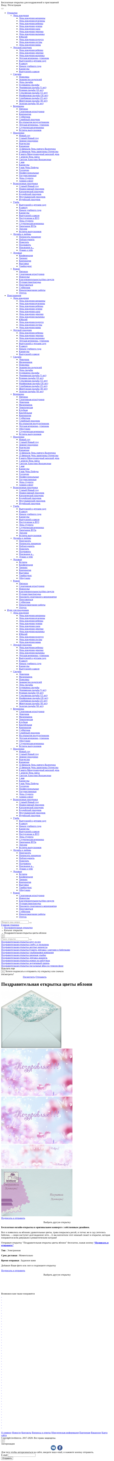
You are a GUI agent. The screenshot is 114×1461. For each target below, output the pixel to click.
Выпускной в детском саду (32, 61)
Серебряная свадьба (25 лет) (33, 98)
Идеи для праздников (18, 610)
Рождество (24, 143)
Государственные (28, 175)
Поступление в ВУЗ (29, 218)
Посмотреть (29, 977)
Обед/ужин (24, 429)
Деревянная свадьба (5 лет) (32, 87)
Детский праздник (22, 47)
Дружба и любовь (22, 234)
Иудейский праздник (29, 199)
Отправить (40, 977)
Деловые (17, 253)
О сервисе (6, 1432)
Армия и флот (26, 181)
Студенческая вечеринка (31, 127)
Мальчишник (25, 362)
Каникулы (24, 69)
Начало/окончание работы (32, 290)
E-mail (4, 1455)
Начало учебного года (30, 66)
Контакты (26, 1432)
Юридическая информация (65, 1432)
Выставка (24, 263)
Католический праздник (31, 191)
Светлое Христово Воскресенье (35, 159)
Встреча (23, 562)
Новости (16, 1432)
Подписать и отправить (13, 1218)
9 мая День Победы (29, 167)
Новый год (24, 135)
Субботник (24, 117)
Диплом (23, 229)
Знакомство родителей (30, 79)
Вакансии (96, 1432)
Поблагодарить (26, 239)
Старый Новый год (29, 138)
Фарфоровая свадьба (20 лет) (33, 95)
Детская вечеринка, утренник (34, 58)
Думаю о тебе (26, 250)
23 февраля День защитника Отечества (38, 151)
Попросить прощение (30, 237)
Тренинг (23, 258)
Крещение (24, 146)
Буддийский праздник (30, 194)
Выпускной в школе (29, 71)
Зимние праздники (28, 141)
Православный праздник (31, 189)
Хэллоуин (24, 170)
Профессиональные (29, 173)
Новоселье (24, 277)
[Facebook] (59, 1447)
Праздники (18, 133)
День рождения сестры (30, 42)
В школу (23, 63)
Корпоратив (25, 114)
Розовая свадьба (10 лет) (31, 90)
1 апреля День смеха (29, 157)
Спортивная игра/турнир (31, 111)
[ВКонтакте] (53, 1447)
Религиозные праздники (25, 183)
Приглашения (14, 295)
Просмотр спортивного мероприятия (38, 597)
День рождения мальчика (32, 34)
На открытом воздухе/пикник (34, 122)
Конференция (26, 255)
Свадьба (17, 74)
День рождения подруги (31, 39)
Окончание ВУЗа (27, 226)
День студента (26, 178)
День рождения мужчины (32, 21)
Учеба (16, 202)
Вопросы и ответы (41, 1432)
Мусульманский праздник (32, 197)
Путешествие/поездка (30, 282)
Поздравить (25, 245)
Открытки (12, 13)
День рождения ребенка (31, 23)
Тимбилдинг (25, 266)
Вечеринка (18, 106)
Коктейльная (25, 413)
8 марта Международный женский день (39, 154)
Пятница (23, 109)
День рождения (21, 15)
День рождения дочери (30, 26)
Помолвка (24, 77)
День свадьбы (26, 82)
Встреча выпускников (30, 130)
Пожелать (24, 242)
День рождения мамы (30, 45)
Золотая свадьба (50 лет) (31, 103)
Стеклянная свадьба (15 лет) (33, 93)
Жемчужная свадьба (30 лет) (33, 101)
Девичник (24, 359)
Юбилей (23, 37)
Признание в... (26, 247)
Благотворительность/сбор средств (36, 279)
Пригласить (25, 541)
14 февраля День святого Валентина (37, 149)
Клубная (23, 410)
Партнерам (84, 1432)
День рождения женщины (32, 18)
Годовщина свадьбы (29, 85)
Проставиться (26, 285)
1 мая (21, 162)
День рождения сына (29, 29)
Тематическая (26, 407)
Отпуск (23, 293)
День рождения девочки (31, 31)
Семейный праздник (29, 119)
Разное (16, 269)
